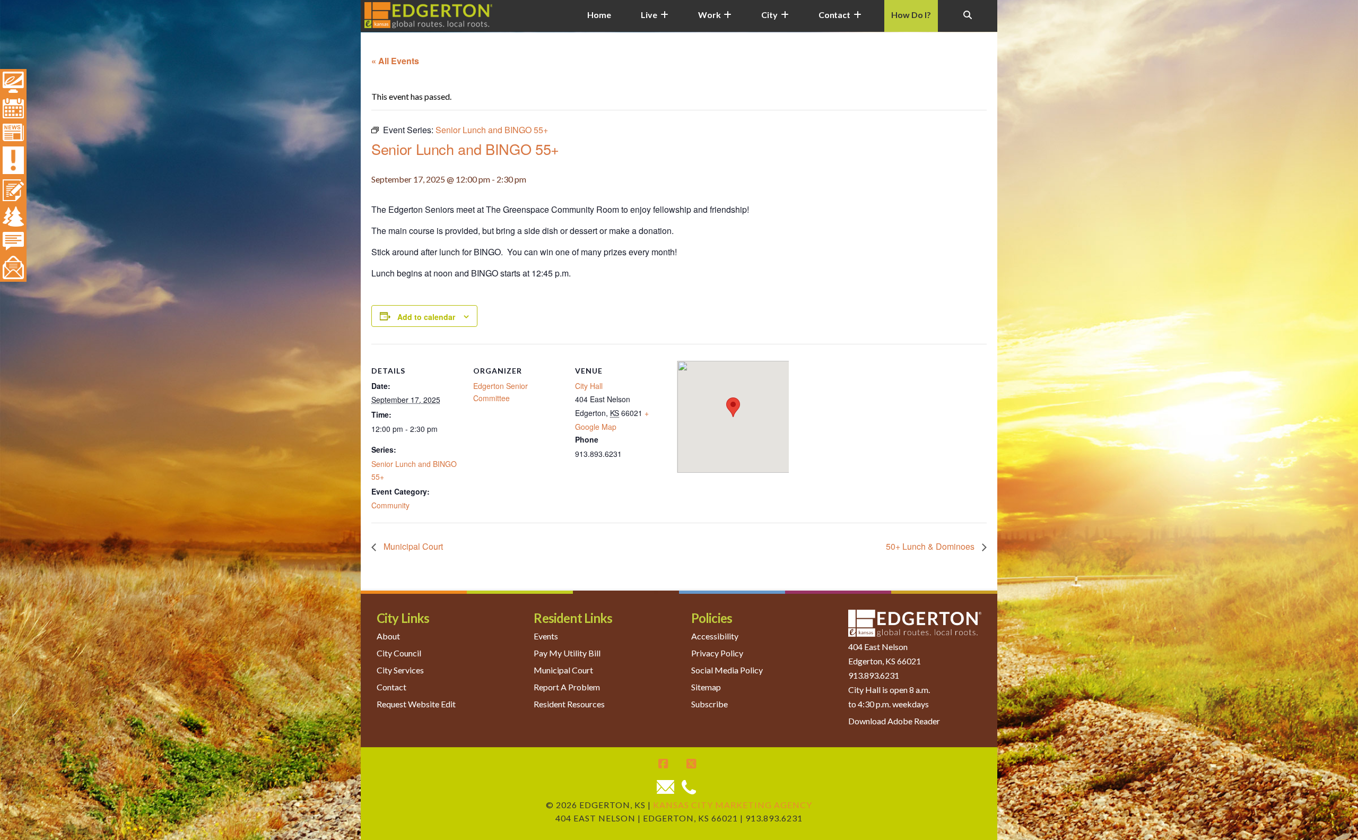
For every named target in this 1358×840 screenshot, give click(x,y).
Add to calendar (426, 316)
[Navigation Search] (967, 21)
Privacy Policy (717, 653)
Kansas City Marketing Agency (732, 805)
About (388, 636)
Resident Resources (569, 704)
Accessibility (714, 636)
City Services (400, 670)
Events (546, 636)
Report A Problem (567, 687)
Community (390, 505)
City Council (399, 653)
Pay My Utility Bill (567, 653)
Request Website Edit (416, 704)
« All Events (395, 61)
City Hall (589, 385)
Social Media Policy (727, 670)
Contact (391, 687)
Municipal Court (412, 546)
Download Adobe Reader (894, 721)
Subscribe (709, 704)
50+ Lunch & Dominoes (931, 546)
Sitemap (706, 687)
